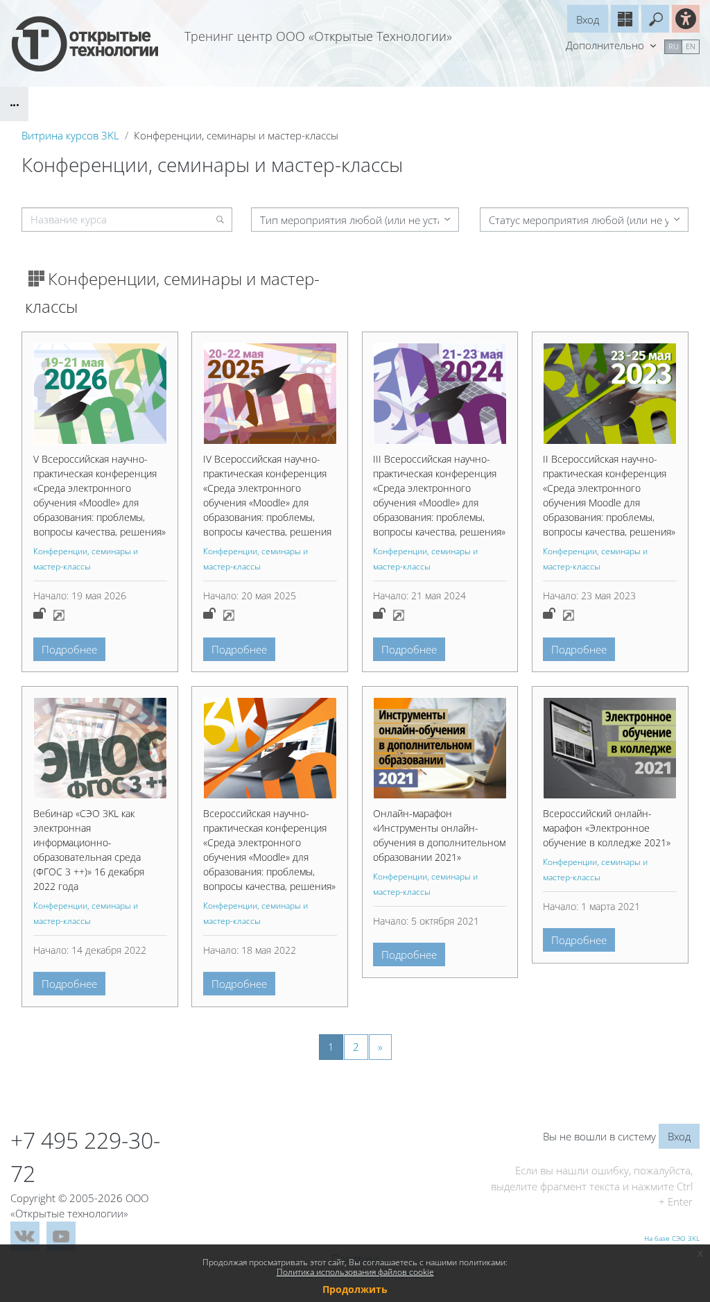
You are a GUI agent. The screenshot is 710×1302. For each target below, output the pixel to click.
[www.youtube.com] (61, 1236)
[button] (655, 19)
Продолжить (355, 1289)
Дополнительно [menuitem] (606, 45)
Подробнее (69, 649)
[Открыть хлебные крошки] (14, 104)
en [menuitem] (690, 46)
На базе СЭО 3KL (672, 1238)
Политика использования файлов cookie (355, 1272)
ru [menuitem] (673, 46)
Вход (587, 19)
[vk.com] (25, 1236)
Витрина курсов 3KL (70, 135)
